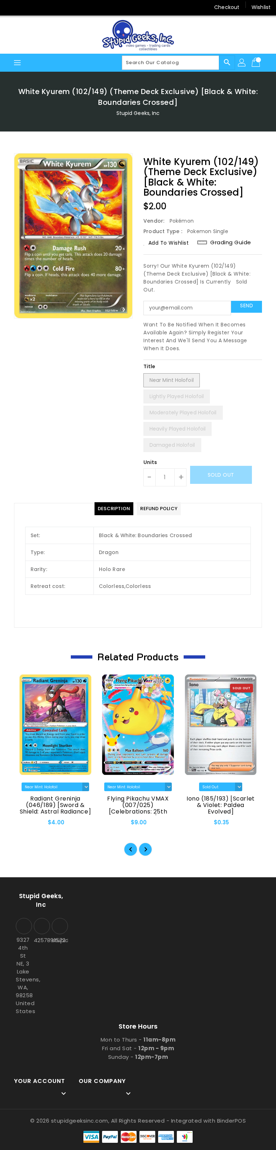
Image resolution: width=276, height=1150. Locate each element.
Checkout (226, 7)
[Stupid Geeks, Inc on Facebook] (11, 7)
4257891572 (41, 940)
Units (150, 462)
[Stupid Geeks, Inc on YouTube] (52, 7)
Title (149, 366)
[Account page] (242, 62)
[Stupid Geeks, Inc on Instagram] (38, 7)
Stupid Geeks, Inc (138, 113)
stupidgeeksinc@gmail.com (59, 940)
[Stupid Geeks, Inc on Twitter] (25, 7)
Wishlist (261, 7)
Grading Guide (230, 242)
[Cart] (256, 62)
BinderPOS (231, 1120)
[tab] (114, 508)
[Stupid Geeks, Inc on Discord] (66, 7)
